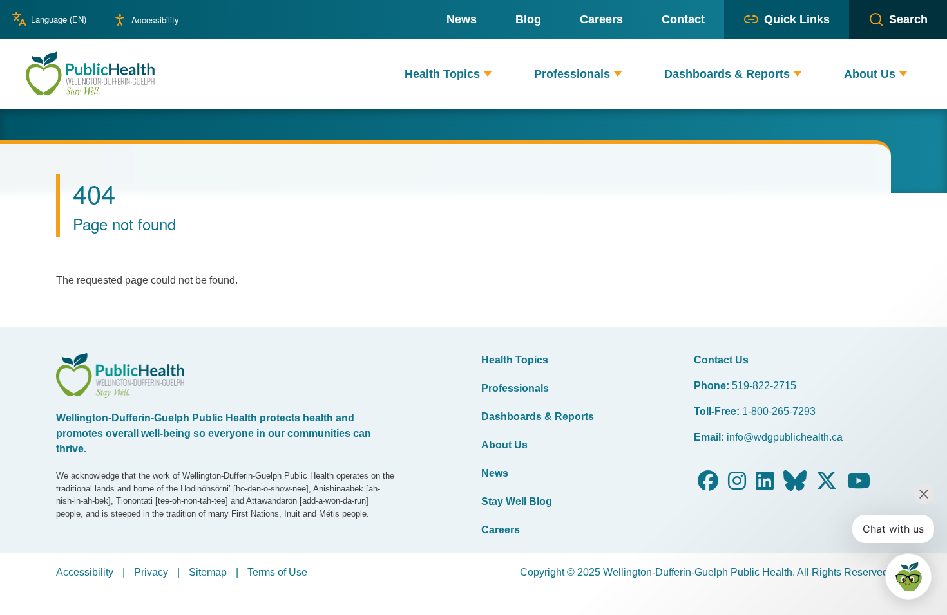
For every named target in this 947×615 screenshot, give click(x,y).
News (494, 473)
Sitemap (208, 572)
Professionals (515, 388)
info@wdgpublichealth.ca (785, 437)
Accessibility (155, 20)
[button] (487, 74)
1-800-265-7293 (779, 411)
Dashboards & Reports (537, 416)
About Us (504, 444)
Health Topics (514, 359)
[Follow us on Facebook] (708, 484)
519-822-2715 (764, 385)
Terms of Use (277, 572)
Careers (500, 529)
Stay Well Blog (516, 501)
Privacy (151, 572)
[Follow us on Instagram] (737, 484)
